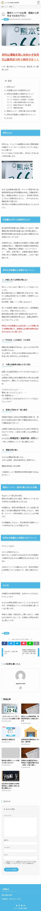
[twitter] (17, 906)
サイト (6, 855)
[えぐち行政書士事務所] (10, 2)
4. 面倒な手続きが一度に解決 (21, 105)
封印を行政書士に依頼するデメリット (21, 114)
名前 (6, 840)
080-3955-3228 (7, 895)
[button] (5, 643)
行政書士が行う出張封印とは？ (19, 90)
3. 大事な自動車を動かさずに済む (22, 102)
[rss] (24, 906)
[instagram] (19, 906)
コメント (7, 815)
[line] (22, 906)
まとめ (9, 118)
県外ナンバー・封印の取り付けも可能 (21, 111)
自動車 (6, 19)
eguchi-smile (20, 683)
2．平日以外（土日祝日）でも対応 (22, 99)
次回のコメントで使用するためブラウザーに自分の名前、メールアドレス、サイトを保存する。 (21, 862)
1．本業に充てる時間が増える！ (21, 97)
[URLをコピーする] (36, 643)
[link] (20, 687)
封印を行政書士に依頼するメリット (20, 94)
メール (7, 847)
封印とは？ (11, 87)
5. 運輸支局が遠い (17, 108)
